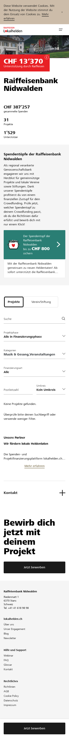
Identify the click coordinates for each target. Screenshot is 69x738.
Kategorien (10, 350)
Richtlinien (9, 686)
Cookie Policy (11, 695)
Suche (7, 319)
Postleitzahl (11, 390)
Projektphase (11, 332)
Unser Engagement (14, 629)
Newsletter (10, 638)
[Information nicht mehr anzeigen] (62, 12)
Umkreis (41, 385)
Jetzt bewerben (34, 567)
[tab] (14, 301)
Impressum (10, 705)
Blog (6, 633)
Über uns (9, 624)
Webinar (8, 655)
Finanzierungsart (13, 367)
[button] (60, 29)
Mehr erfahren (34, 466)
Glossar (8, 664)
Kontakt (8, 669)
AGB (6, 691)
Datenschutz (11, 700)
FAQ (6, 660)
